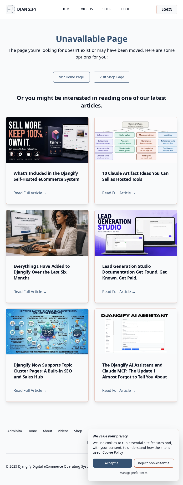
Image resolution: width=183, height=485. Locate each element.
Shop (106, 9)
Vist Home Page (71, 77)
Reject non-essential (154, 463)
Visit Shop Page (112, 77)
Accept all (112, 463)
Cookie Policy (112, 452)
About (47, 431)
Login (167, 9)
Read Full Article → (30, 193)
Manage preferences (133, 473)
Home (66, 9)
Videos (87, 9)
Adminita (14, 431)
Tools (126, 9)
